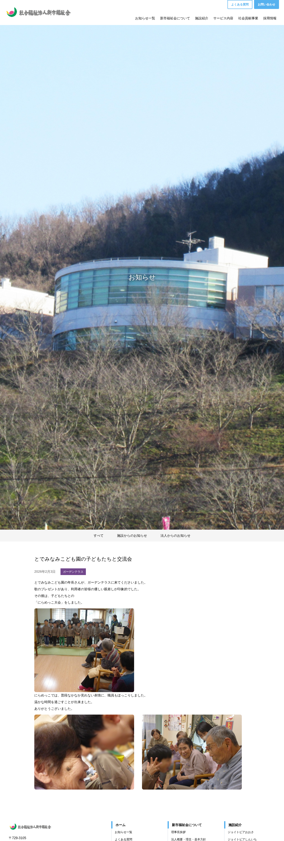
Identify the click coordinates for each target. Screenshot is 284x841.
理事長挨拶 (178, 832)
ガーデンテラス (73, 571)
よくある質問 (240, 4)
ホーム (121, 825)
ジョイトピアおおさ (241, 832)
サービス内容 (223, 18)
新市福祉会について (175, 18)
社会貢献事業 (248, 18)
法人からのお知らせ (175, 535)
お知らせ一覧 (145, 18)
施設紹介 (201, 18)
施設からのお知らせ (132, 535)
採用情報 (270, 18)
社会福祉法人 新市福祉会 (35, 826)
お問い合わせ (266, 4)
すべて (99, 535)
